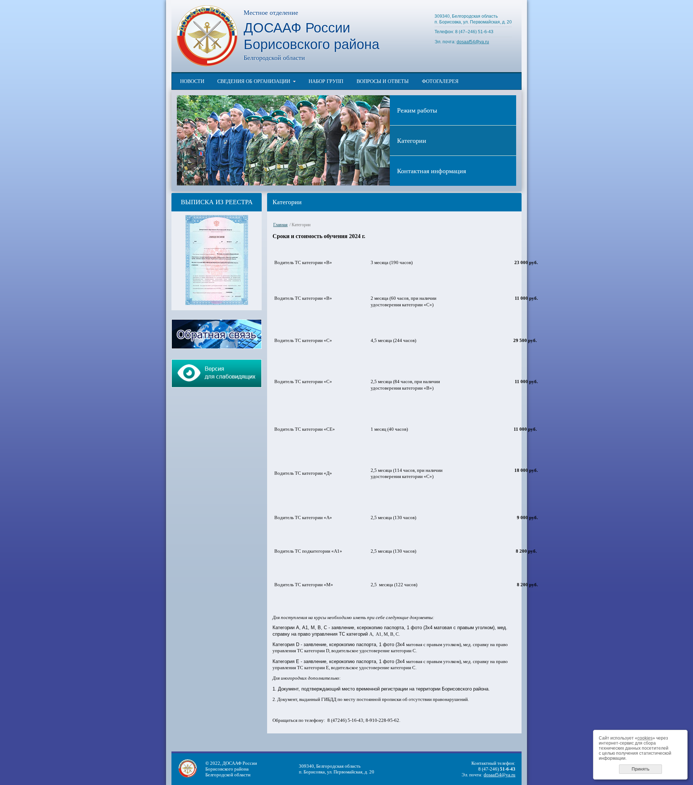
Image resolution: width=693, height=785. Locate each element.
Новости (192, 81)
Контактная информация (431, 170)
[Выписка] (216, 303)
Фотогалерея (440, 81)
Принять (640, 769)
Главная (280, 224)
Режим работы (417, 110)
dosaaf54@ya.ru (473, 41)
